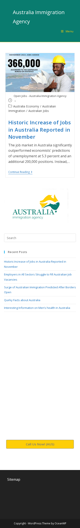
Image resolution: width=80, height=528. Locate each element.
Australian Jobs (38, 111)
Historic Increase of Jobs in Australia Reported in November (39, 129)
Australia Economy (26, 106)
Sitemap (13, 479)
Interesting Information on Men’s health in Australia (37, 308)
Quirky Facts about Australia (22, 300)
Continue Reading (20, 172)
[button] (40, 444)
